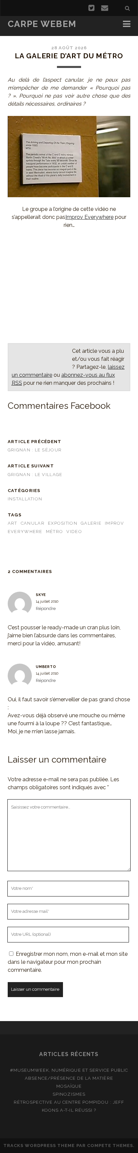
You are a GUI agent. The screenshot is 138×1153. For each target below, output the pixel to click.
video (74, 531)
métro (54, 531)
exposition (62, 523)
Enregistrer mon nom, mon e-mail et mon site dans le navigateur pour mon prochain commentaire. (68, 962)
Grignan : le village (35, 474)
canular (33, 523)
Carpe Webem (42, 24)
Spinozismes (69, 1094)
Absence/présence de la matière (69, 1078)
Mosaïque (69, 1086)
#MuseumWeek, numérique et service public (69, 1070)
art (12, 523)
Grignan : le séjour (35, 449)
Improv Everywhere (89, 217)
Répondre (46, 608)
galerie (91, 523)
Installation (25, 498)
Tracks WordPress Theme (39, 1145)
